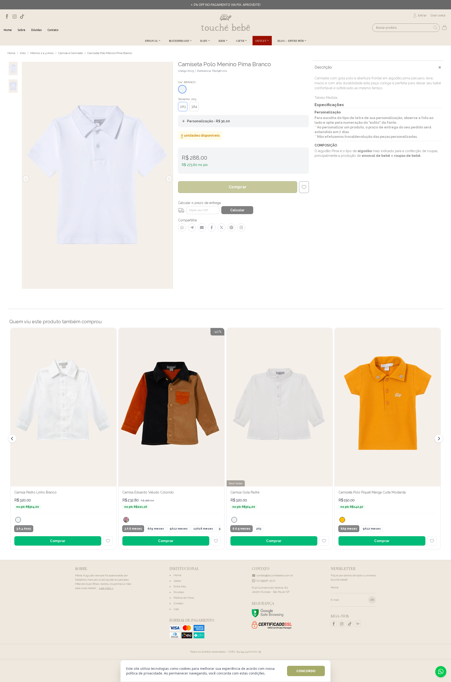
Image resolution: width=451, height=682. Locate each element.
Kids (23, 53)
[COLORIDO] (126, 520)
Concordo (305, 671)
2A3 (183, 106)
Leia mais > (106, 588)
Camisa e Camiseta (70, 53)
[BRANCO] (18, 520)
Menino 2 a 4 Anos (42, 53)
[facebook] (7, 16)
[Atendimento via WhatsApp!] (440, 671)
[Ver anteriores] (13, 438)
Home (11, 53)
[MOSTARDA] (342, 520)
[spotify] (358, 624)
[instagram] (14, 16)
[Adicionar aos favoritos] (108, 541)
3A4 (194, 106)
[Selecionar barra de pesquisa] (435, 27)
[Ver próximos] (438, 438)
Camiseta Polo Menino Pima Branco (109, 53)
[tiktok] (22, 16)
